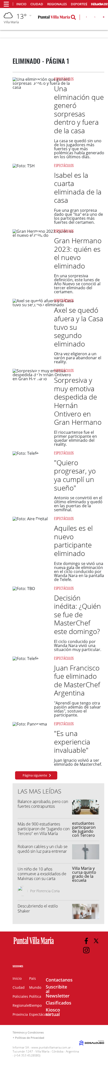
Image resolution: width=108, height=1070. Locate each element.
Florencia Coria (48, 890)
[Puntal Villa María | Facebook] (86, 18)
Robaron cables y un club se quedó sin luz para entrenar (43, 849)
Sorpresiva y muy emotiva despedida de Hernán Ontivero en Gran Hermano (77, 401)
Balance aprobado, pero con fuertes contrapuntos (43, 804)
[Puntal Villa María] (34, 944)
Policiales (20, 996)
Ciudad (36, 4)
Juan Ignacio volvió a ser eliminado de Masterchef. (78, 762)
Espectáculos (64, 79)
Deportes (79, 4)
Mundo (35, 987)
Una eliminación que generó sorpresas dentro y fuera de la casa (79, 109)
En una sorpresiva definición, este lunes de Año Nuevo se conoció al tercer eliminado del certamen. (77, 283)
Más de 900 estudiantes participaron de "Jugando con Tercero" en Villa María (44, 828)
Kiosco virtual (53, 1012)
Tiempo (35, 1005)
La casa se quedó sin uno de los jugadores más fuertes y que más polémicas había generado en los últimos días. (79, 149)
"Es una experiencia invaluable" (72, 741)
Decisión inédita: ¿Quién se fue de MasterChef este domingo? (77, 614)
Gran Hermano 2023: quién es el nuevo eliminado (77, 253)
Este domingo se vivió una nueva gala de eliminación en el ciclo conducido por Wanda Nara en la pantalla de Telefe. (79, 571)
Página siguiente (35, 775)
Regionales (57, 4)
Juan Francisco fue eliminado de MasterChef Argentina (77, 680)
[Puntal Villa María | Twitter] (94, 18)
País (32, 978)
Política (35, 996)
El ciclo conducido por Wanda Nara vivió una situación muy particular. (77, 645)
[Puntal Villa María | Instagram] (86, 950)
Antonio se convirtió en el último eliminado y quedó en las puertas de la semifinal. (78, 503)
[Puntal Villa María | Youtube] (103, 18)
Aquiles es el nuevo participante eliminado (73, 540)
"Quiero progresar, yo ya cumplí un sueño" (75, 475)
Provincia (20, 1014)
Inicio (21, 4)
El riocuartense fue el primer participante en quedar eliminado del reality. (75, 438)
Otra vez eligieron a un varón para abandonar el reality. (77, 357)
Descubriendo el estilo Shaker (38, 908)
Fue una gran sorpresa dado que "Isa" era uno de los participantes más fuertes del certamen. (78, 216)
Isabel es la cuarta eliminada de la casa (77, 187)
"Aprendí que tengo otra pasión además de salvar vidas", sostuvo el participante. (77, 709)
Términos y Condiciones (28, 1032)
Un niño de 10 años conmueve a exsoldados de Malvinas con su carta (42, 873)
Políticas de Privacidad (29, 1038)
